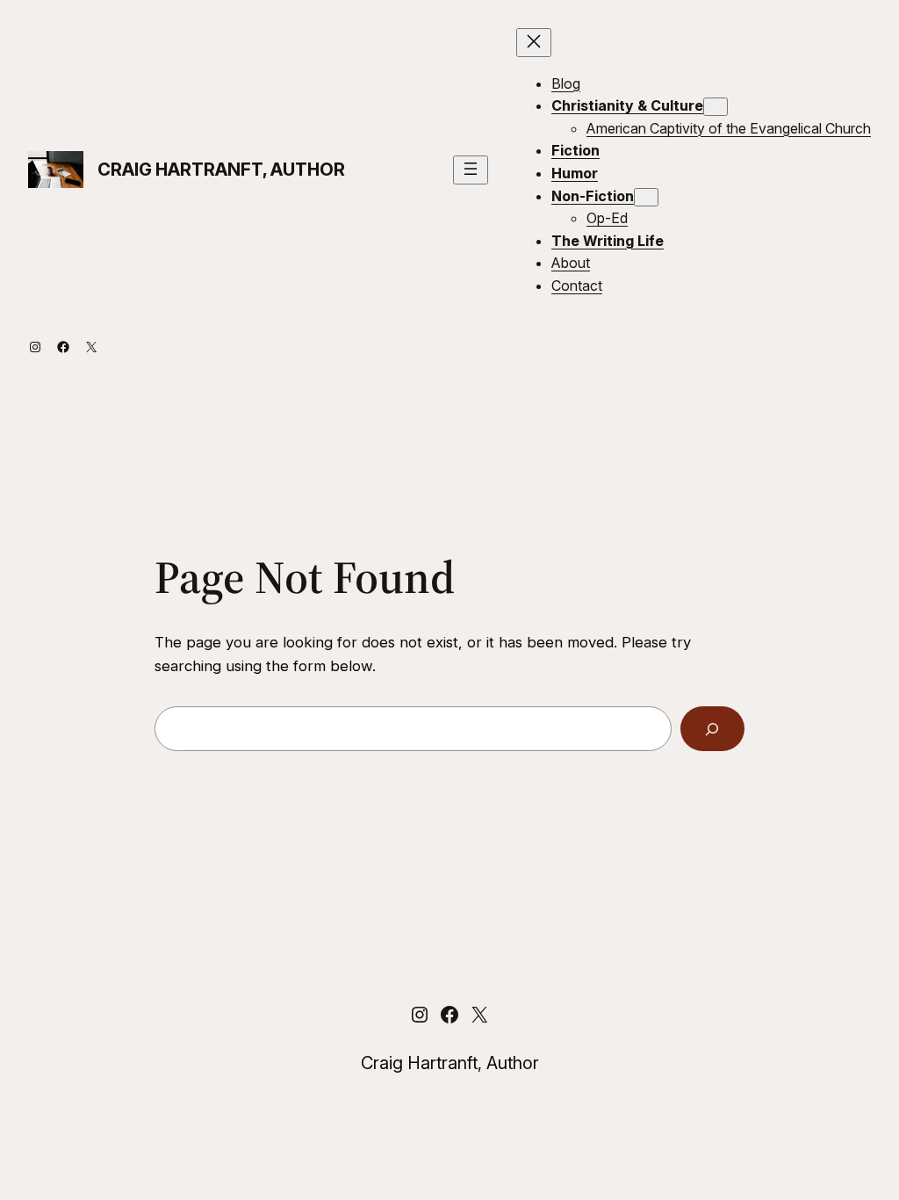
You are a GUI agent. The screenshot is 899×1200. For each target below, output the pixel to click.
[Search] (712, 728)
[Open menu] (470, 169)
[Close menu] (533, 42)
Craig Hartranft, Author (221, 169)
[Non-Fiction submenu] (646, 197)
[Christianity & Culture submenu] (715, 107)
